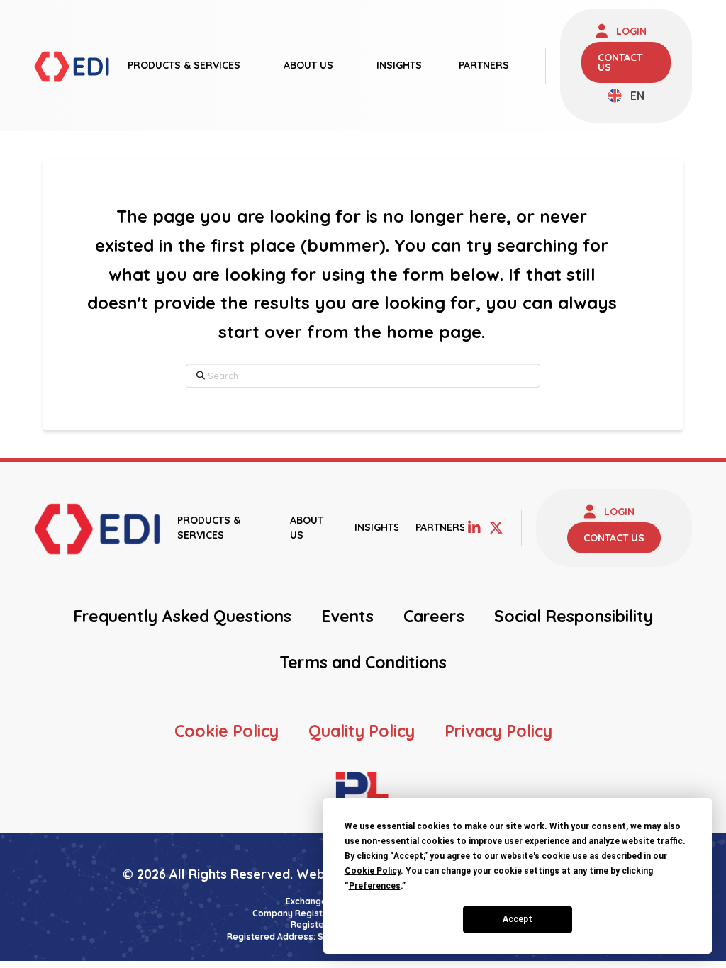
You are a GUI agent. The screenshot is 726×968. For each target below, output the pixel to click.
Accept (517, 919)
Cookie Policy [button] (373, 871)
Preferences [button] (375, 886)
